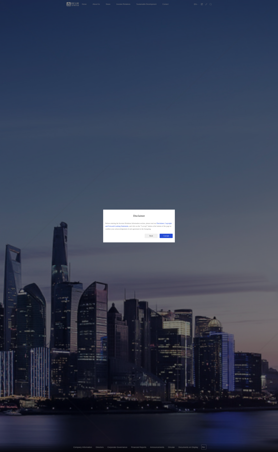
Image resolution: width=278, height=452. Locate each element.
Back (151, 236)
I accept (166, 236)
